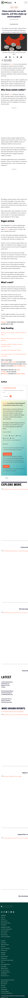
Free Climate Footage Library (7, 959)
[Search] (15, 2)
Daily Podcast (4, 957)
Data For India (4, 982)
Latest (12, 7)
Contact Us (3, 918)
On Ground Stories (5, 968)
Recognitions (3, 923)
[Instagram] (4, 911)
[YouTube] (6, 911)
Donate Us (3, 945)
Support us (3, 322)
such (11, 94)
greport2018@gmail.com (19, 365)
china (7, 478)
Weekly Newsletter (5, 943)
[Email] (11, 396)
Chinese (7, 229)
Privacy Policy (4, 931)
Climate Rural (4, 972)
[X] (9, 911)
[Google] (13, 911)
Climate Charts (4, 988)
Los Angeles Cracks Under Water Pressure (11, 350)
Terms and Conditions (5, 935)
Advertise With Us (5, 929)
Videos (2, 960)
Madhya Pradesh (4, 967)
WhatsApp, (5, 373)
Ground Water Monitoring (6, 991)
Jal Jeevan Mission (5, 990)
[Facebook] (11, 911)
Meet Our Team (4, 919)
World (16, 7)
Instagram (6, 362)
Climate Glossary (4, 955)
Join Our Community (5, 947)
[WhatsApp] (2, 911)
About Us (3, 916)
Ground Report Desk (14, 24)
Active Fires (3, 986)
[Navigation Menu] (26, 3)
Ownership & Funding (5, 921)
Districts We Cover (5, 974)
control (12, 64)
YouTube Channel (20, 373)
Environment (3, 965)
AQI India (3, 984)
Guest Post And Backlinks (6, 927)
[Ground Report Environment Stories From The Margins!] (6, 3)
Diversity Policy (4, 933)
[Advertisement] (14, 123)
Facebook (13, 362)
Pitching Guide (4, 949)
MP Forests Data (4, 980)
